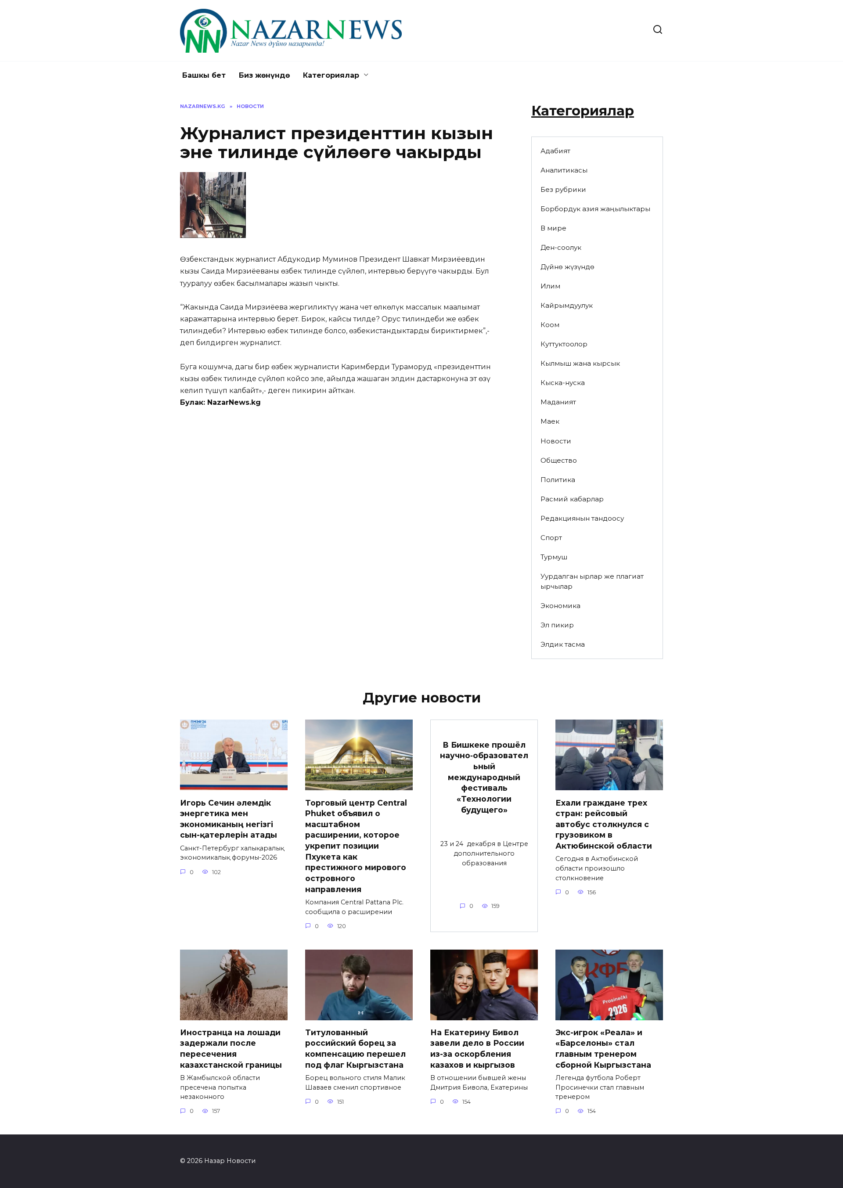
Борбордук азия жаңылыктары (595, 209)
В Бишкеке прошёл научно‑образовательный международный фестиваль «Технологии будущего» (484, 777)
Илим (550, 286)
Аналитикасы (563, 170)
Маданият (558, 402)
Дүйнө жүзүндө (567, 267)
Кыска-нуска (562, 382)
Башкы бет (204, 75)
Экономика (560, 605)
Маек (549, 421)
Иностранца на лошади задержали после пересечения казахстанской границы (231, 1048)
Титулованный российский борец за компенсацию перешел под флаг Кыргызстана (355, 1048)
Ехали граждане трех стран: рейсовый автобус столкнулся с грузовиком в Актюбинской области (603, 824)
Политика (557, 479)
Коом (549, 324)
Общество (558, 460)
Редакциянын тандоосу (582, 518)
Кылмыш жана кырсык (580, 363)
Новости (555, 441)
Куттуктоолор (563, 344)
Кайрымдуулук (566, 305)
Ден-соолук (560, 247)
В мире (553, 228)
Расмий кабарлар (572, 499)
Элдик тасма (562, 644)
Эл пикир (557, 625)
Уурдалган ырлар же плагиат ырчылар (592, 581)
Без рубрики (563, 189)
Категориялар (331, 75)
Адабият (555, 151)
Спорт (551, 537)
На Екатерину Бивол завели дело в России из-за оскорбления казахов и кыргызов (477, 1048)
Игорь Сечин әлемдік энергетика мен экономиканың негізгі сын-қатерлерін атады (228, 818)
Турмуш (553, 557)
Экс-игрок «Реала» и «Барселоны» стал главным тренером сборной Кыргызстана (603, 1048)
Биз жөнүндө (264, 75)
